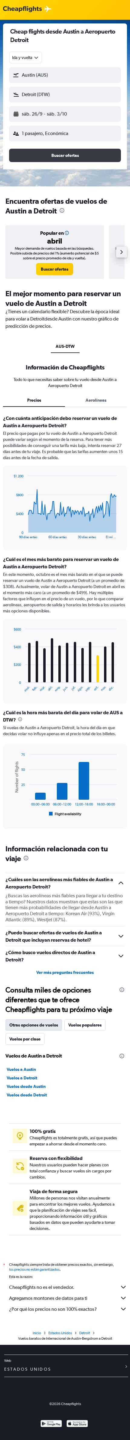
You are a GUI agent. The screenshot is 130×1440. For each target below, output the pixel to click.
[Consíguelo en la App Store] (77, 1424)
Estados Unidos (60, 1333)
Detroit (84, 1333)
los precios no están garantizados (34, 1269)
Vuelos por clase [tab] (25, 1039)
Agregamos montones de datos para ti (48, 1298)
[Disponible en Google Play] (51, 1424)
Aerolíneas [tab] (96, 400)
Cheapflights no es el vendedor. (41, 1287)
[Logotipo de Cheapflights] (22, 9)
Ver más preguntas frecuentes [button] (65, 972)
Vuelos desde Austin (26, 1086)
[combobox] (25, 57)
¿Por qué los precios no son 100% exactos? (53, 1309)
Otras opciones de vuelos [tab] (33, 1025)
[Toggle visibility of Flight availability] (65, 814)
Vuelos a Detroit (22, 1077)
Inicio (37, 1333)
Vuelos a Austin (21, 1069)
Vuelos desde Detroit (27, 1094)
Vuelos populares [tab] (85, 1025)
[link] (54, 269)
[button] (65, 75)
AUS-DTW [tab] (65, 346)
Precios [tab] (34, 400)
